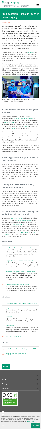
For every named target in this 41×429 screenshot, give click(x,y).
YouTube (7, 412)
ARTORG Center (9, 122)
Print (6, 366)
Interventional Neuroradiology (23, 118)
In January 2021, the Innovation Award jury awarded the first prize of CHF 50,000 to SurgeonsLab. (22, 319)
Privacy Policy (30, 421)
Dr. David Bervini (16, 218)
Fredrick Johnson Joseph (24, 220)
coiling (14, 128)
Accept (37, 425)
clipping (26, 126)
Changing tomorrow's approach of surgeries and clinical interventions (21, 310)
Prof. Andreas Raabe (22, 232)
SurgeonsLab (17, 224)
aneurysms (30, 52)
